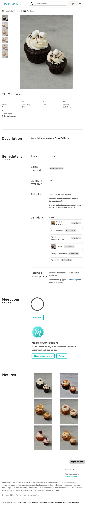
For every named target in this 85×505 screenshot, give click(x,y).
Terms (18, 495)
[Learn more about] (37, 304)
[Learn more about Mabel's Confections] (38, 332)
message (74, 280)
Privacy (24, 495)
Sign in (73, 4)
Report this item (77, 462)
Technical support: (72, 475)
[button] (48, 3)
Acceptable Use (33, 495)
